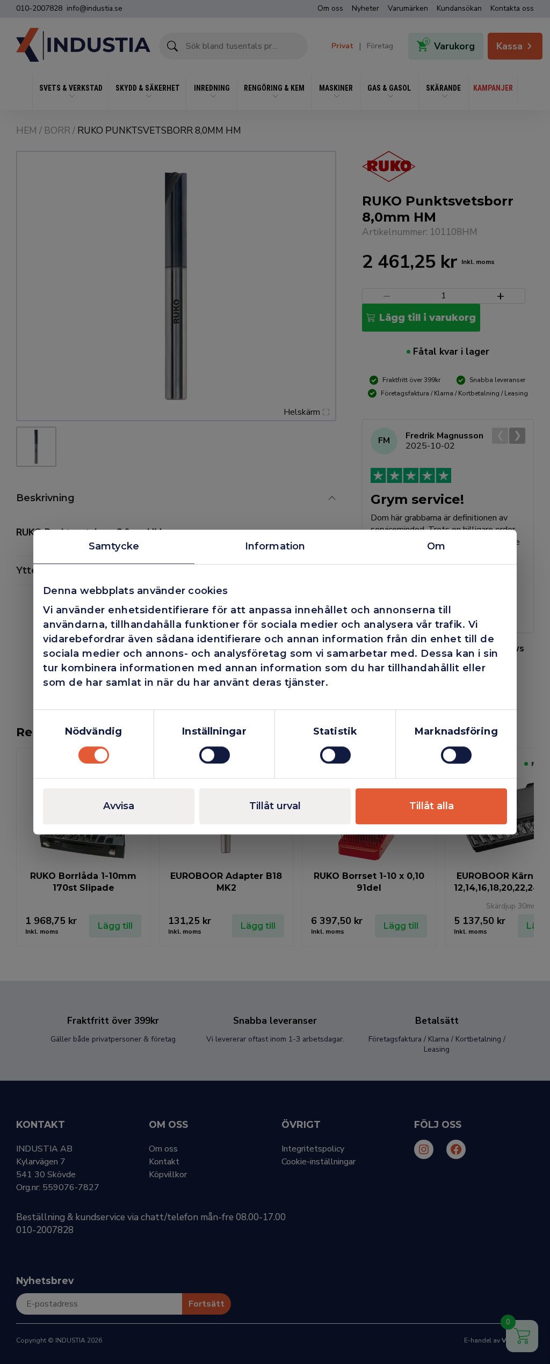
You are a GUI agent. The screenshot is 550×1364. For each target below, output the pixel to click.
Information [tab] (275, 546)
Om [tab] (436, 546)
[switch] (214, 755)
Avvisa (118, 806)
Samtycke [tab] (114, 546)
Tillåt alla (431, 806)
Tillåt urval (275, 806)
